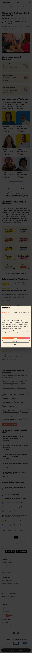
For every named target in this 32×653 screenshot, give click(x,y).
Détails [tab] (15, 312)
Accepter (16, 338)
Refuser (16, 344)
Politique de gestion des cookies (19, 332)
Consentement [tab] (6, 312)
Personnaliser (15, 341)
